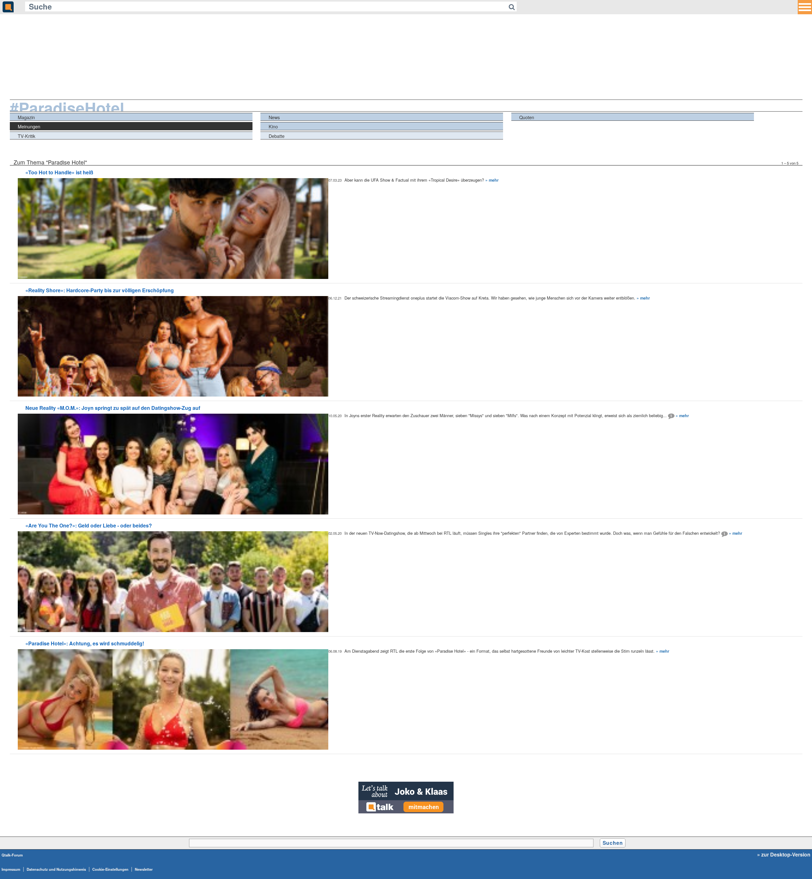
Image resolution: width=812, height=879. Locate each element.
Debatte (277, 135)
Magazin (26, 117)
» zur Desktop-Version (783, 854)
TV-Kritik (26, 135)
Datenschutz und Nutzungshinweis (56, 869)
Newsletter (144, 869)
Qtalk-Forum (12, 854)
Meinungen (29, 126)
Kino (273, 126)
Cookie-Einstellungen (110, 869)
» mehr (492, 180)
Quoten (526, 117)
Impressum (11, 869)
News (274, 117)
